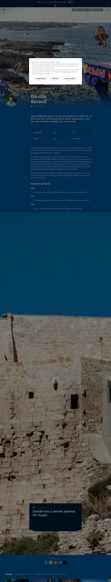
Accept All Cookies (70, 78)
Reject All (55, 78)
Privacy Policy (66, 71)
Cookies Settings (41, 78)
